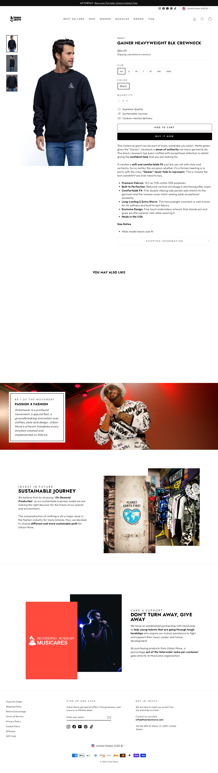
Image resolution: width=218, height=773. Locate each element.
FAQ (151, 18)
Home (120, 38)
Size (120, 65)
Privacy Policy (13, 721)
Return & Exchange (16, 711)
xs (121, 71)
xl (150, 71)
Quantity (125, 95)
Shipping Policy (14, 706)
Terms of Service (14, 716)
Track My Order (14, 701)
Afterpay (11, 731)
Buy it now (164, 136)
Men (92, 18)
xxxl (168, 71)
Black (123, 86)
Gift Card (11, 736)
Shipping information (164, 241)
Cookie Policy (13, 726)
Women (105, 18)
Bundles (122, 18)
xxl (159, 71)
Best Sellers (73, 18)
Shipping (121, 54)
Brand (139, 18)
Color (122, 80)
